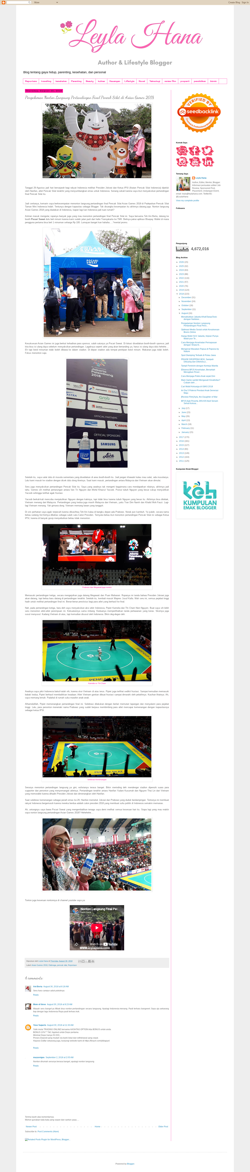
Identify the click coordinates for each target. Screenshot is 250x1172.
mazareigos (39, 1057)
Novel (142, 81)
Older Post (163, 1126)
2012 (181, 457)
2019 (181, 290)
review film (170, 81)
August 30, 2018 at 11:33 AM (60, 1025)
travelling (46, 81)
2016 (181, 441)
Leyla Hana (201, 178)
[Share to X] (86, 961)
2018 (181, 294)
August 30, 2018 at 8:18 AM (56, 986)
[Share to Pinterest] (93, 961)
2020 (181, 286)
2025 (181, 266)
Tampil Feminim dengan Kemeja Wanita (199, 366)
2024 (181, 270)
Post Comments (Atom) (48, 1131)
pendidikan (200, 81)
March (184, 424)
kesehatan (61, 81)
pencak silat (62, 965)
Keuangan (115, 81)
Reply (36, 995)
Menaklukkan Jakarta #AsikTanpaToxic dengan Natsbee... (199, 318)
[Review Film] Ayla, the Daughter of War (199, 397)
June (184, 412)
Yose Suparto (39, 1025)
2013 (181, 453)
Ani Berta (37, 986)
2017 (181, 437)
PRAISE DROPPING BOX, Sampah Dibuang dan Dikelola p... (197, 360)
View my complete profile (187, 200)
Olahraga (52, 965)
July (183, 408)
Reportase (31, 81)
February (185, 428)
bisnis (213, 81)
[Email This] (80, 961)
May (183, 416)
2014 (181, 449)
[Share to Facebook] (89, 961)
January (185, 432)
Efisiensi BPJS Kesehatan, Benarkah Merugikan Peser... (198, 371)
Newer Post (31, 1126)
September (186, 309)
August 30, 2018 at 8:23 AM (59, 1004)
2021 (181, 282)
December (186, 297)
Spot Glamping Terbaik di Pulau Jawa (198, 355)
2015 (181, 445)
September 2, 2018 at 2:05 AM (59, 1057)
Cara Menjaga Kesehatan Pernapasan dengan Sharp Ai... (199, 343)
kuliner (101, 81)
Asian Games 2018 (39, 965)
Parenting (76, 81)
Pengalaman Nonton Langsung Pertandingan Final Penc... (195, 324)
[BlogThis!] (83, 961)
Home (97, 1126)
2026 (181, 262)
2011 (181, 461)
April (183, 420)
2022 (181, 278)
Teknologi (154, 81)
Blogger (130, 1164)
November (186, 301)
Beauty (90, 81)
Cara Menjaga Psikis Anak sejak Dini (198, 376)
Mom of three (39, 1004)
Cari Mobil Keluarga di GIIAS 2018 (197, 386)
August (184, 313)
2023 (181, 274)
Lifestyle (129, 81)
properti (184, 81)
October (185, 305)
